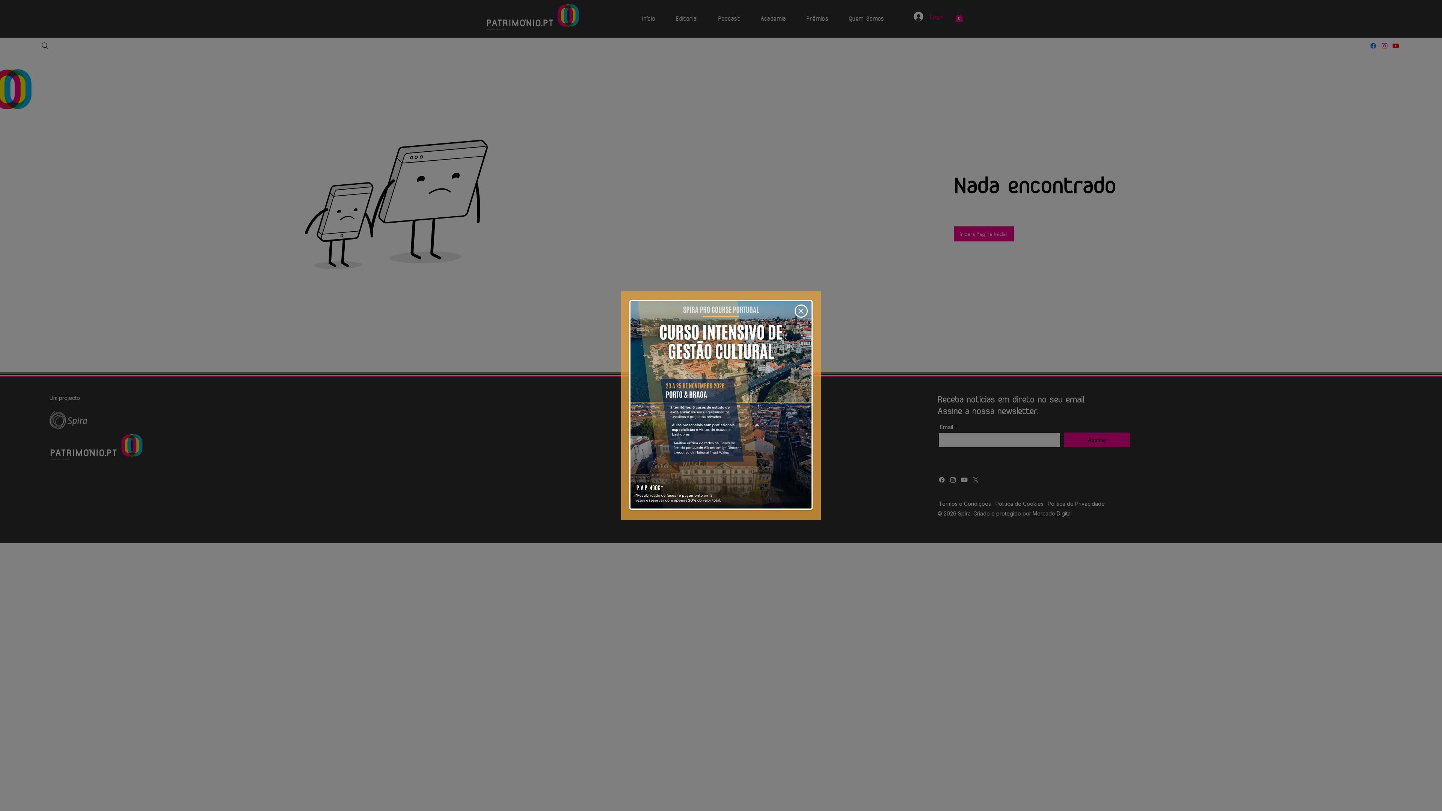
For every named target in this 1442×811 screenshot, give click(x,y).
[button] (801, 311)
